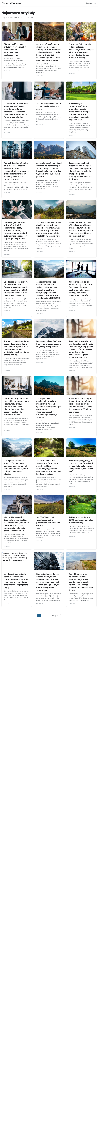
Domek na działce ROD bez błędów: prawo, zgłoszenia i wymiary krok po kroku (48, 344)
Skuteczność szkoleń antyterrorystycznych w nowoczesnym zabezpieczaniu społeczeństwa (15, 49)
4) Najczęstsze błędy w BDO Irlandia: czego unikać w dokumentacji (81, 520)
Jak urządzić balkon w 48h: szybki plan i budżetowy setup (48, 106)
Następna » (55, 615)
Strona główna (91, 3)
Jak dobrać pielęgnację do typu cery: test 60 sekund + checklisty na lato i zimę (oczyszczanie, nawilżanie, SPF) (81, 465)
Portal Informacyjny (13, 3)
